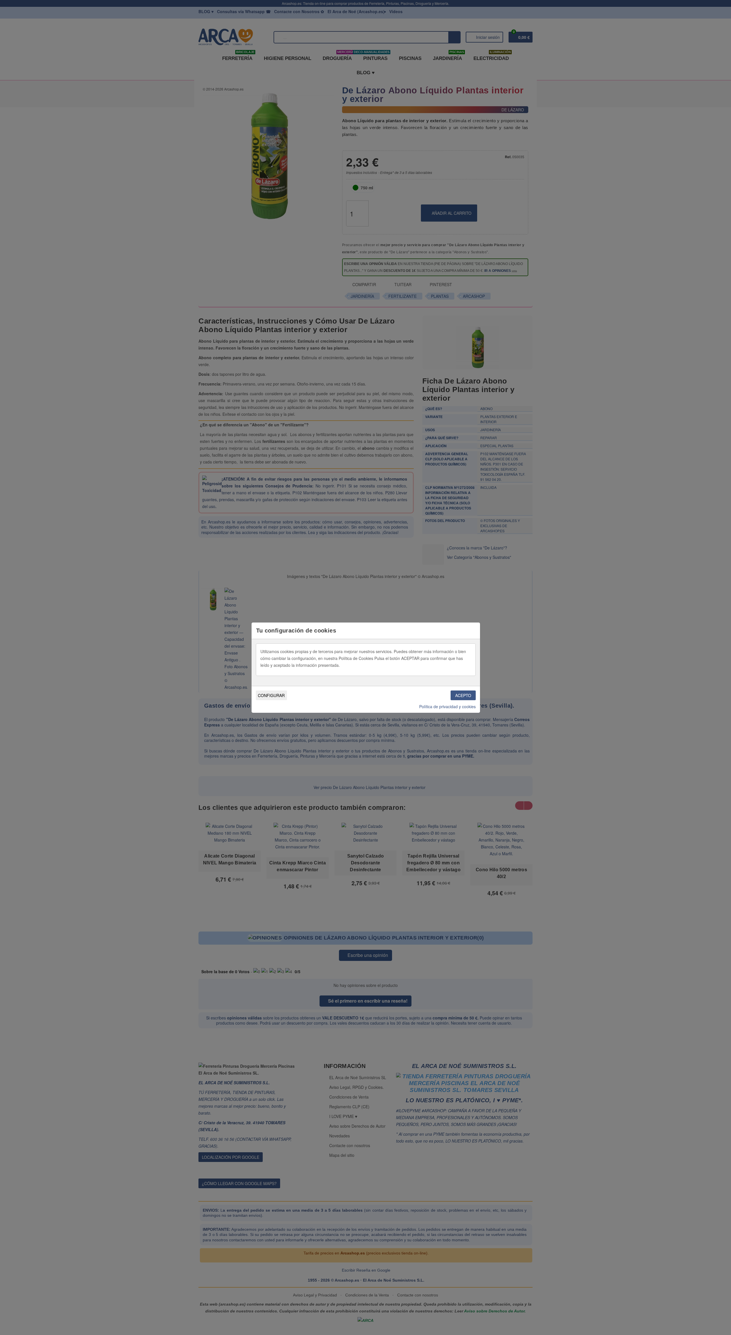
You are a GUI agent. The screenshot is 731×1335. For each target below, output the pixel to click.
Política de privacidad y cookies (447, 706)
